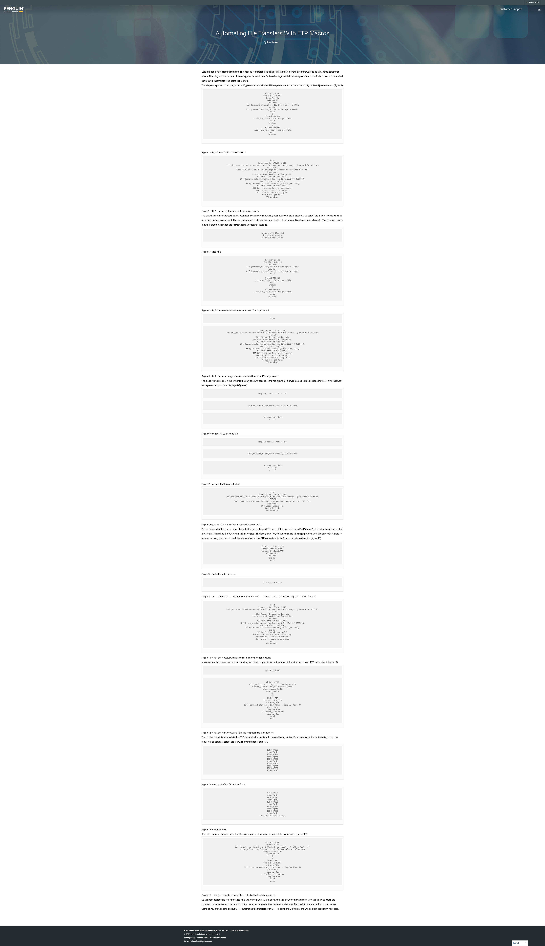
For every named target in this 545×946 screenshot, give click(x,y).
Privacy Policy (189, 938)
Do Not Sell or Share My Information (198, 941)
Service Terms (202, 938)
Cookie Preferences (218, 938)
